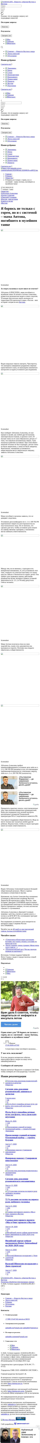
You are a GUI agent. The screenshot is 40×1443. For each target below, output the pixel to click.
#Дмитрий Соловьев (8, 197)
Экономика (9, 1131)
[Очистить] (2, 11)
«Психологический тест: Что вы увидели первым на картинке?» (20, 950)
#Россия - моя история (9, 199)
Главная (8, 174)
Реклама (8, 1306)
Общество (9, 178)
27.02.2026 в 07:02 (12, 1045)
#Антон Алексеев (7, 195)
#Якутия (4, 203)
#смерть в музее (7, 201)
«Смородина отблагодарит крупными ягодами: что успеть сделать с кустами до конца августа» (21, 941)
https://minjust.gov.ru (15, 1383)
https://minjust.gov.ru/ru (16, 1391)
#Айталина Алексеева (9, 193)
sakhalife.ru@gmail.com (13, 1328)
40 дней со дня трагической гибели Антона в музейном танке (17, 930)
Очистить (5, 27)
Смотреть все (6, 35)
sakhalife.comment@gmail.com (16, 1337)
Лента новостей (14, 54)
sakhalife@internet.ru (30, 1328)
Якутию (22, 302)
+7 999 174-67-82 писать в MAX (17, 1319)
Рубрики (8, 176)
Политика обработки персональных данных (17, 1282)
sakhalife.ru (12, 1404)
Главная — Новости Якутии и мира (21, 51)
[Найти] (3, 8)
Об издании (12, 56)
